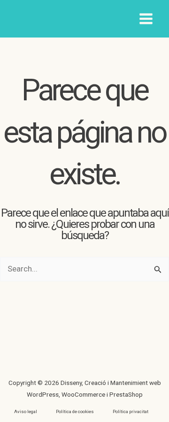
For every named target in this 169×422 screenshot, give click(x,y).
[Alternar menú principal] (146, 18)
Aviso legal (25, 411)
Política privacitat (130, 411)
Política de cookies (75, 411)
